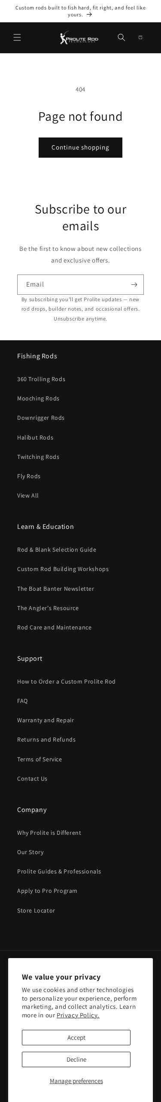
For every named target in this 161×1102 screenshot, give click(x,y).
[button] (17, 37)
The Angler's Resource (48, 608)
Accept (76, 1037)
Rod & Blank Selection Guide (56, 549)
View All (28, 495)
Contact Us (32, 778)
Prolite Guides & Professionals (59, 871)
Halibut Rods (35, 437)
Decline (76, 1059)
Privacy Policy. (78, 1015)
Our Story (30, 852)
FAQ (22, 701)
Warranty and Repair (45, 720)
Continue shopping (80, 147)
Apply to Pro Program (47, 890)
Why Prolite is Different (49, 832)
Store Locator (36, 910)
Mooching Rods (38, 398)
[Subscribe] (134, 285)
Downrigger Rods (41, 417)
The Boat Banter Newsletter (55, 588)
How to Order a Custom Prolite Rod (66, 681)
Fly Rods (29, 476)
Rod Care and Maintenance (54, 627)
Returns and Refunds (46, 739)
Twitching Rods (38, 457)
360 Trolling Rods (41, 379)
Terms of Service (39, 759)
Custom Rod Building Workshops (63, 569)
